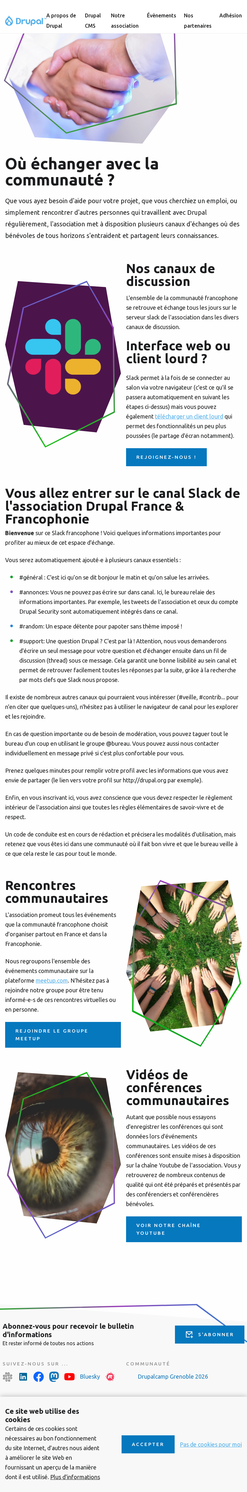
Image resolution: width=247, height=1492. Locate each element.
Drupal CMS (93, 21)
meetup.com (52, 980)
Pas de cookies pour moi (211, 1444)
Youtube (69, 1377)
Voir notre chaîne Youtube (168, 1229)
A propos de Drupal (61, 21)
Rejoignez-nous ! (166, 457)
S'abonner (216, 1334)
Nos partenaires (198, 21)
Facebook (38, 1377)
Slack (8, 1377)
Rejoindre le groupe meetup (51, 1034)
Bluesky (90, 1376)
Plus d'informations (75, 1477)
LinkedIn (23, 1377)
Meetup (110, 1377)
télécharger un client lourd (189, 416)
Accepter (148, 1444)
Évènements (161, 15)
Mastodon (54, 1377)
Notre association (125, 21)
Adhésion (230, 15)
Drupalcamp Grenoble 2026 (173, 1376)
